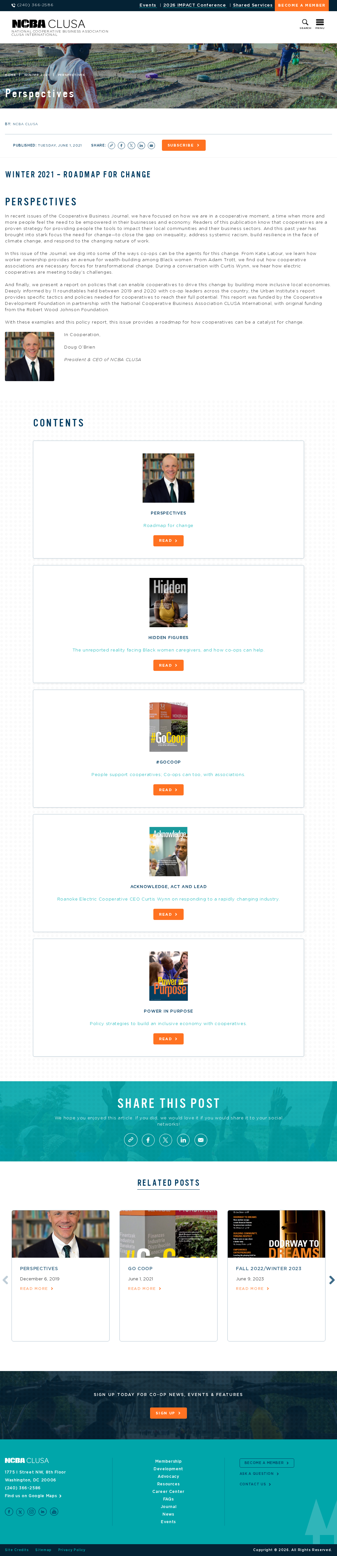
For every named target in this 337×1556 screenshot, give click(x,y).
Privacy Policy (72, 1550)
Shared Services (253, 5)
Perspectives (39, 1269)
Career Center (168, 1492)
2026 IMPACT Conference (194, 5)
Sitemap (43, 1550)
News (168, 1514)
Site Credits (17, 1550)
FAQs (168, 1499)
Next (331, 1279)
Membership (168, 1461)
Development (168, 1469)
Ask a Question (257, 1474)
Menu (319, 28)
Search (305, 28)
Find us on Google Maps (31, 1496)
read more (34, 1289)
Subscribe (181, 145)
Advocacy (168, 1476)
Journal (169, 1507)
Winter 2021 (37, 75)
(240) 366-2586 (23, 1488)
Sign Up (165, 1413)
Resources (168, 1484)
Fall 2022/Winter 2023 (269, 1269)
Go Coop (140, 1269)
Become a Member (301, 5)
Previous (4, 1279)
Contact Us (253, 1484)
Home (10, 75)
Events (148, 5)
